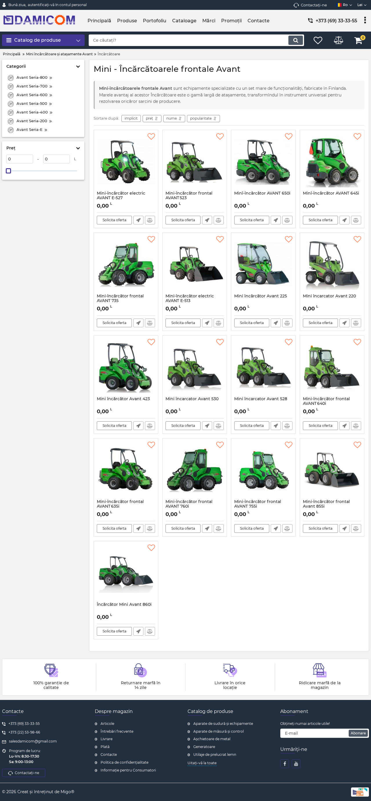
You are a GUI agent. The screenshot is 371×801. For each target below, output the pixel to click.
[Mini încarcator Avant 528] (263, 367)
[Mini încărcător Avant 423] (126, 367)
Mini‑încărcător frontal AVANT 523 (189, 198)
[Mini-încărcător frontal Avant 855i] (332, 470)
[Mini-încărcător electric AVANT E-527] (126, 162)
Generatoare (204, 747)
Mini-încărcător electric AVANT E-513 (190, 301)
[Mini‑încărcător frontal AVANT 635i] (126, 470)
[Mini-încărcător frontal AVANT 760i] (195, 470)
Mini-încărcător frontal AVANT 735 (120, 301)
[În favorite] (151, 136)
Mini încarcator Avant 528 (260, 398)
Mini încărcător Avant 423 (123, 398)
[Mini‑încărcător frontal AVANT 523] (195, 162)
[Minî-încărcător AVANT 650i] (263, 162)
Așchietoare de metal (211, 739)
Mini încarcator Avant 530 (192, 398)
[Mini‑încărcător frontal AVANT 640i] (332, 367)
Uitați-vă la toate (202, 763)
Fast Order (138, 220)
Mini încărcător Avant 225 (260, 296)
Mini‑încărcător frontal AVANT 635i (120, 506)
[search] (295, 40)
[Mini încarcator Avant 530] (195, 367)
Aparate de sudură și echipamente (223, 723)
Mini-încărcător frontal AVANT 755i (257, 504)
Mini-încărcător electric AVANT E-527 (121, 198)
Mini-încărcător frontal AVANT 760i (189, 506)
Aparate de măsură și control (218, 731)
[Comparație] (150, 220)
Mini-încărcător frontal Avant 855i (326, 506)
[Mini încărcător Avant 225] (263, 265)
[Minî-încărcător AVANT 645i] (332, 162)
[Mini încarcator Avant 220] (332, 265)
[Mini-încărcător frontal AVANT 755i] (263, 470)
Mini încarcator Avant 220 (329, 296)
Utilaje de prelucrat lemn (214, 754)
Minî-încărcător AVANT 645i (331, 193)
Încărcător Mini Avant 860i (124, 604)
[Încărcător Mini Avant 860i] (126, 573)
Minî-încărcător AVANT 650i (262, 193)
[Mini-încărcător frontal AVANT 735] (126, 265)
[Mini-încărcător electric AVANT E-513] (195, 265)
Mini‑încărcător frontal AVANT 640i (326, 404)
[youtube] (296, 763)
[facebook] (284, 763)
